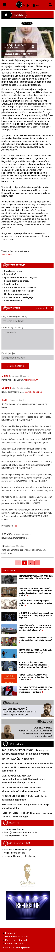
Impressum (11, 932)
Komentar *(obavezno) (12, 327)
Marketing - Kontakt (16, 939)
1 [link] (24, 562)
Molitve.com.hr (31, 380)
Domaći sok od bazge (14, 829)
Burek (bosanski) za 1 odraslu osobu (21, 832)
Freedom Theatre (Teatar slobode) (20, 856)
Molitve (5, 375)
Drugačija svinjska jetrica (15, 836)
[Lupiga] (27, 4)
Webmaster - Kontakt (16, 936)
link (15, 526)
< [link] (18, 562)
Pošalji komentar (14, 366)
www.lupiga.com (23, 947)
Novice (18, 14)
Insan (4, 400)
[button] (4, 4)
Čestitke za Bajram (34, 392)
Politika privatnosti (15, 943)
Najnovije (9, 570)
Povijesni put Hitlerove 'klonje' (17, 849)
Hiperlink (13, 744)
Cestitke (6, 387)
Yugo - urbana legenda (14, 853)
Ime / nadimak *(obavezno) (14, 317)
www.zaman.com (7, 254)
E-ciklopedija (17, 843)
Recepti (11, 823)
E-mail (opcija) (8, 353)
